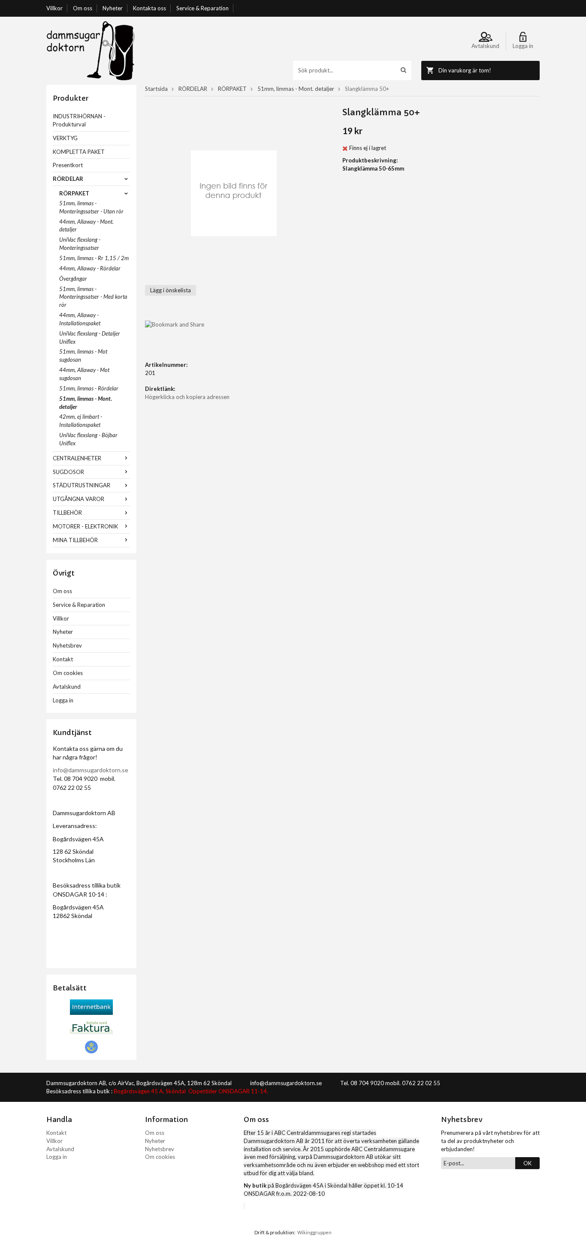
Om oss (82, 8)
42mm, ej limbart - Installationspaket (80, 420)
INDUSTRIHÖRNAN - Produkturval (79, 120)
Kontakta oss (149, 8)
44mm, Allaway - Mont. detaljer (86, 225)
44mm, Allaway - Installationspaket (79, 319)
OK (527, 1163)
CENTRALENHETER (77, 458)
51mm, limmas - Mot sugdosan (83, 355)
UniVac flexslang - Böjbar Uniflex (88, 439)
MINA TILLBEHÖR (75, 540)
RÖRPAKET (74, 193)
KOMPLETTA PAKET (79, 151)
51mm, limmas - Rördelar (88, 388)
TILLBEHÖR (67, 512)
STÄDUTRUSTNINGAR (81, 485)
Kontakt (63, 659)
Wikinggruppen (314, 1232)
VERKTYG (65, 138)
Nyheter (113, 8)
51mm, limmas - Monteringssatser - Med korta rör (93, 297)
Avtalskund (67, 686)
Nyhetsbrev (67, 645)
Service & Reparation (202, 8)
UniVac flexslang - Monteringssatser (79, 243)
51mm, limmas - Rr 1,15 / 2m (94, 258)
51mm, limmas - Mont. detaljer (85, 402)
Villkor (54, 8)
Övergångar (73, 278)
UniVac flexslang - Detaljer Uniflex (89, 337)
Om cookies (68, 672)
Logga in (63, 700)
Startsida (156, 88)
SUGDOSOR (68, 471)
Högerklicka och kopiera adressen (187, 396)
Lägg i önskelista (170, 290)
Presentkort (68, 165)
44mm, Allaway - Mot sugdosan (84, 373)
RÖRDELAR (68, 178)
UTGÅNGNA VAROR (78, 498)
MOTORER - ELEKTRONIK (85, 526)
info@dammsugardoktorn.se (90, 770)
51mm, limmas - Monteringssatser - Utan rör (91, 207)
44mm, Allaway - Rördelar (90, 268)
